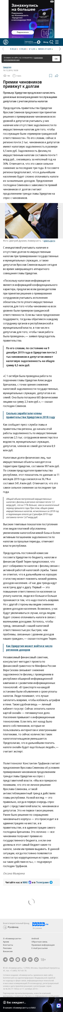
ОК (56, 58)
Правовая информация (43, 945)
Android (35, 938)
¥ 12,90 (32, 49)
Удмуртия (7, 67)
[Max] (36, 959)
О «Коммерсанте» (12, 938)
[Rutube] (30, 959)
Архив (6, 941)
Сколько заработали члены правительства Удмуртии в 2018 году (30, 415)
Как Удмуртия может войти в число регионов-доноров (29, 648)
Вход (45, 42)
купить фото (49, 240)
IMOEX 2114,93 (44, 49)
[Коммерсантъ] (5, 42)
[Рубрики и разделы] (57, 42)
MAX (25, 882)
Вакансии (8, 951)
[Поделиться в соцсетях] (56, 76)
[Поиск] (51, 42)
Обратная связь (39, 941)
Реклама (7, 948)
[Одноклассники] (24, 959)
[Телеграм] (5, 959)
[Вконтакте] (11, 959)
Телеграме (42, 882)
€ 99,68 (23, 49)
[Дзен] (17, 959)
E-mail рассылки (39, 948)
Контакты (8, 945)
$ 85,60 (13, 49)
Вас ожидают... (16, 1002)
